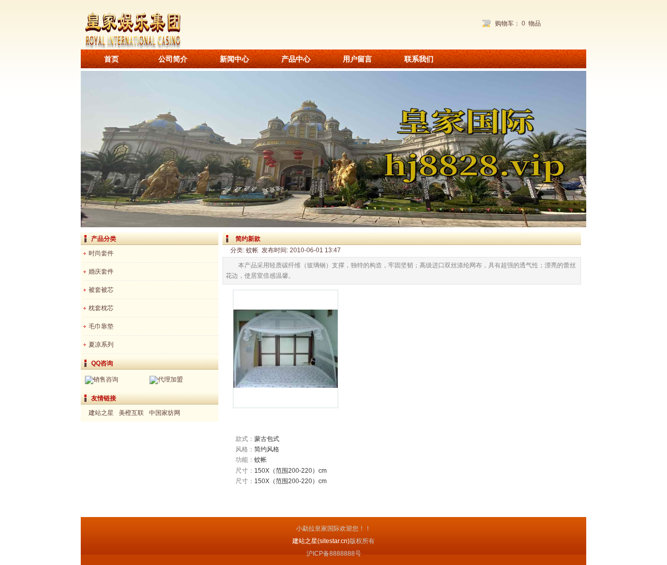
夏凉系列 (101, 344)
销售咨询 (105, 379)
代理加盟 (170, 379)
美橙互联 (131, 412)
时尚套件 (101, 253)
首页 (111, 59)
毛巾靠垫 (101, 326)
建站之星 (101, 412)
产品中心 (296, 59)
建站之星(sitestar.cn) (321, 541)
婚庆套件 (101, 271)
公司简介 (173, 59)
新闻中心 (234, 59)
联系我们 (419, 59)
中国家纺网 (164, 412)
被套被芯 (101, 289)
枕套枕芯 (101, 308)
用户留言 (357, 59)
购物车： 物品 (518, 23)
